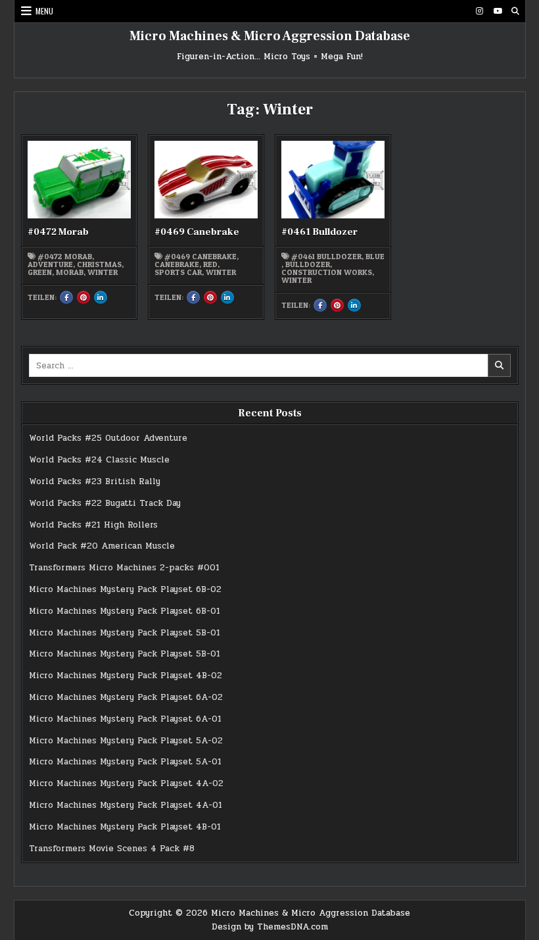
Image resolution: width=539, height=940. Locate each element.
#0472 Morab (58, 232)
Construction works (326, 272)
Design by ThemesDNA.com (270, 926)
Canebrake (176, 264)
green (40, 272)
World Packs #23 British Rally (94, 481)
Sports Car (178, 272)
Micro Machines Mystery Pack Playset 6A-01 (125, 719)
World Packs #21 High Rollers (93, 525)
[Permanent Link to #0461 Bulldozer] (333, 179)
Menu (44, 10)
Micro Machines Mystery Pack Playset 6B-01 (124, 611)
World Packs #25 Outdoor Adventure (108, 438)
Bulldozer (307, 264)
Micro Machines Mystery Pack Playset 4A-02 (126, 783)
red (210, 264)
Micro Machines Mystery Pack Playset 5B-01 (124, 632)
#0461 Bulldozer (319, 232)
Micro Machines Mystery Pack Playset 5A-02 (126, 740)
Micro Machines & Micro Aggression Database (269, 36)
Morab (69, 272)
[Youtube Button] (497, 11)
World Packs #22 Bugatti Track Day (105, 503)
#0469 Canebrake (196, 232)
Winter (102, 272)
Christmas (99, 264)
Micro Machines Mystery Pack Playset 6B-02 (125, 589)
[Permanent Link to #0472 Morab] (79, 179)
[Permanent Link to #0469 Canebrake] (206, 179)
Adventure (50, 264)
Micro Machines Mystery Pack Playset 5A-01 (125, 761)
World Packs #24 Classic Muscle (99, 459)
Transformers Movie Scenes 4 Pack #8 (112, 848)
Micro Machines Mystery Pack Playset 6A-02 (126, 697)
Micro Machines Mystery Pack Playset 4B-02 (125, 675)
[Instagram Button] (480, 11)
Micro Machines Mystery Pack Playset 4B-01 (125, 826)
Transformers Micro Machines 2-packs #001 (124, 567)
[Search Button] (515, 11)
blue (375, 256)
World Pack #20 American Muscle (102, 546)
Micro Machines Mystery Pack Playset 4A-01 (125, 805)
